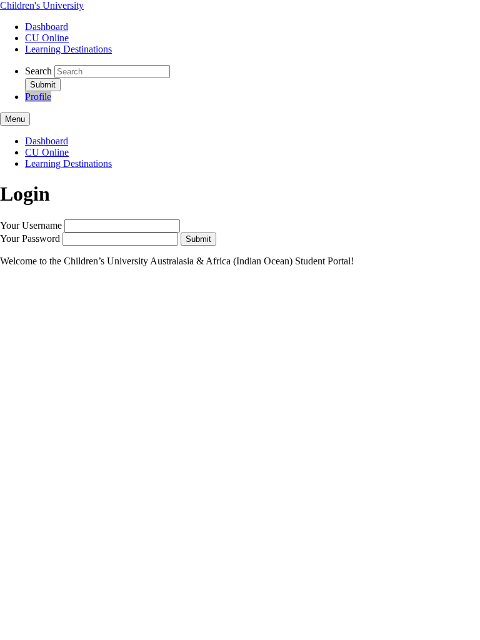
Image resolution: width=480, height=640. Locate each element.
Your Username (31, 225)
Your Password (30, 238)
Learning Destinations (68, 49)
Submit (198, 239)
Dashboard (46, 26)
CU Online (47, 37)
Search (38, 71)
